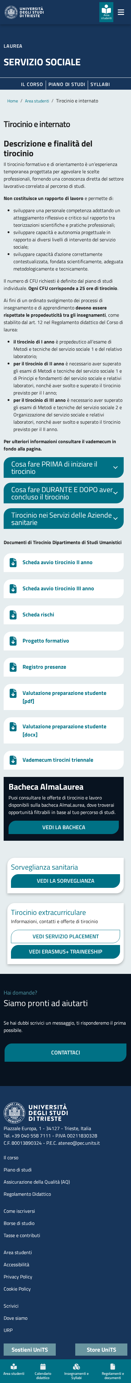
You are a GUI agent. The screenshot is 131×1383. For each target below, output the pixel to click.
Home (12, 101)
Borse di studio (19, 1223)
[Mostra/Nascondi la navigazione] (121, 12)
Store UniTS (101, 1349)
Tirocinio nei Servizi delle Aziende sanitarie (61, 518)
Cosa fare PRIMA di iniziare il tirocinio (54, 467)
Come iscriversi (19, 1211)
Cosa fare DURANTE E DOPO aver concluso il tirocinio (62, 493)
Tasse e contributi (22, 1235)
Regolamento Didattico (27, 1194)
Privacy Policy (18, 1276)
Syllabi (100, 84)
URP (8, 1330)
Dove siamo (15, 1318)
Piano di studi (18, 1169)
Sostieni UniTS (30, 1349)
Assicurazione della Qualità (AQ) (37, 1181)
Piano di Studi (66, 84)
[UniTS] (24, 12)
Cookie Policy (17, 1288)
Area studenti (37, 101)
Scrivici (11, 1305)
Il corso (32, 84)
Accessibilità (16, 1264)
